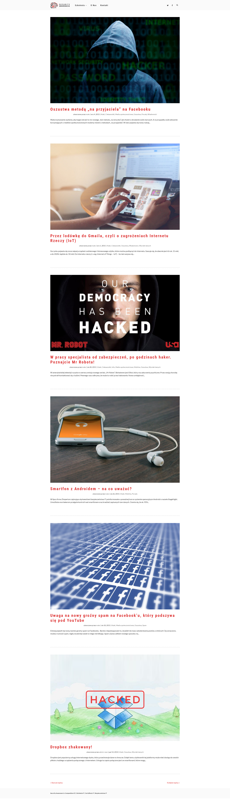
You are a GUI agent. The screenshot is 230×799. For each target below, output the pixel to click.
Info (113, 367)
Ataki (103, 114)
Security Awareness (56, 793)
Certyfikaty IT (89, 793)
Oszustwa (137, 114)
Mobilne (137, 367)
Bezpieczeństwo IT (101, 793)
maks (88, 114)
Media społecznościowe (124, 114)
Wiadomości (152, 114)
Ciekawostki (110, 114)
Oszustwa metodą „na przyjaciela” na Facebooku (100, 109)
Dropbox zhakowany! (71, 747)
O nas (94, 5)
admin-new (103, 752)
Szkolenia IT (80, 793)
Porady (144, 114)
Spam (144, 625)
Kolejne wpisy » (173, 782)
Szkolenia (80, 5)
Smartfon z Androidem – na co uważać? (91, 488)
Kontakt (104, 5)
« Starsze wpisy (56, 782)
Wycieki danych (145, 246)
